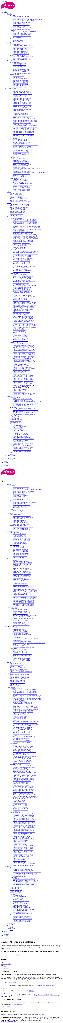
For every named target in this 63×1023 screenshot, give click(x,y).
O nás (5, 461)
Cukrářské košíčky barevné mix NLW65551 (23, 309)
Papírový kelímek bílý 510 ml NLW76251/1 (23, 320)
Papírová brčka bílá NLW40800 (20, 298)
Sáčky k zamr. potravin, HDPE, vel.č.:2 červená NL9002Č (27, 229)
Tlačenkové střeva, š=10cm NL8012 (22, 287)
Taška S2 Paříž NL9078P (19, 392)
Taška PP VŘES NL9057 (19, 372)
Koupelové (12, 30)
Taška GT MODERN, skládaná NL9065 (23, 381)
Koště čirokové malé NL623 (20, 182)
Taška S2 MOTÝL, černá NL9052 (21, 365)
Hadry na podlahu (14, 74)
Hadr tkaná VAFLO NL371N (20, 87)
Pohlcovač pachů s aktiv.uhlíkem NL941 (23, 443)
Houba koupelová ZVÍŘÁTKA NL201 (22, 33)
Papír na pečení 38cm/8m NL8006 (21, 280)
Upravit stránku (4, 1)
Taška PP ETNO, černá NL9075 (21, 388)
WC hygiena (13, 423)
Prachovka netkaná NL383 (19, 72)
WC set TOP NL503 (18, 429)
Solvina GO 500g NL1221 (19, 405)
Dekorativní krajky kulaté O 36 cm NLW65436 (24, 305)
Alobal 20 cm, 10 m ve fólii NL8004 (22, 277)
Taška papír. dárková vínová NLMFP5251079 (24, 350)
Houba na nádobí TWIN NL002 (21, 16)
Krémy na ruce (13, 407)
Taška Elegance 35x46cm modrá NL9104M (23, 348)
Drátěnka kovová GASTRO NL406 (18, 198)
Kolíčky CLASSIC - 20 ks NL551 (21, 142)
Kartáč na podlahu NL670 (19, 179)
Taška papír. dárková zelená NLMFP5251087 (24, 357)
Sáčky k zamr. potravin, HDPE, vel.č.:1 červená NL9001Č (27, 226)
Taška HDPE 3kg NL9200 (19, 247)
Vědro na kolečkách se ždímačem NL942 (23, 116)
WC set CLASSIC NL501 (19, 426)
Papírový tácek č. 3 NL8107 (20, 335)
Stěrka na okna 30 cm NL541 (20, 141)
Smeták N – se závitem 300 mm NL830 (22, 183)
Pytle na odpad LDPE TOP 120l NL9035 (23, 258)
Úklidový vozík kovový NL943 (20, 114)
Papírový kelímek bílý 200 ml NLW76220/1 (23, 317)
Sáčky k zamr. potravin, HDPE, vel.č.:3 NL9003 (25, 222)
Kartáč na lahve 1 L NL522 (19, 160)
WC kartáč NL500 (17, 425)
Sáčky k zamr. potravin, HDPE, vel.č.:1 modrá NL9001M (27, 225)
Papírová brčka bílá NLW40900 (20, 299)
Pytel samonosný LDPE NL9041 (21, 269)
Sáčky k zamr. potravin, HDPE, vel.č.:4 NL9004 (25, 223)
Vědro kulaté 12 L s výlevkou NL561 (22, 103)
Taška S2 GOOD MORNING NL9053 (22, 367)
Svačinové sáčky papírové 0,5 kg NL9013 (23, 240)
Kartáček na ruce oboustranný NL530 (22, 164)
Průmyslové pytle (14, 265)
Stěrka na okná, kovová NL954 (20, 150)
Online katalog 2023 (6, 964)
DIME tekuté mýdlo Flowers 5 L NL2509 (23, 400)
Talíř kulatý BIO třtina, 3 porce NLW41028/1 (24, 296)
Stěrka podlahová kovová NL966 (21, 153)
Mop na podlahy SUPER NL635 (21, 91)
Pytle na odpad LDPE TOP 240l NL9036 (23, 259)
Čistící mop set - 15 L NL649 (20, 95)
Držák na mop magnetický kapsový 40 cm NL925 (25, 120)
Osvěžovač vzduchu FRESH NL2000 (22, 445)
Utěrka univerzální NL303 (19, 66)
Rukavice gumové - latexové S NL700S (19, 204)
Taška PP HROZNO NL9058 (20, 374)
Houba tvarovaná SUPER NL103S (21, 22)
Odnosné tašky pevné (15, 342)
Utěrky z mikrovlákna (15, 44)
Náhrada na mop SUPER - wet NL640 (22, 92)
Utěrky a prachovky (15, 62)
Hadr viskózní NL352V (19, 77)
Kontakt (6, 465)
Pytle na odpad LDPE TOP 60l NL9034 (22, 256)
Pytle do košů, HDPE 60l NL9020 (21, 261)
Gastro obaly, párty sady (16, 294)
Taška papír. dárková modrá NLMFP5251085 (24, 356)
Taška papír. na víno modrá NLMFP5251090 (24, 360)
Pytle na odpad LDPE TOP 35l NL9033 (22, 255)
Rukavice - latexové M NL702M (18, 208)
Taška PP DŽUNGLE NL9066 (20, 382)
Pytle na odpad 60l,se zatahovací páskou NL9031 (25, 252)
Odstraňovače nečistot (15, 422)
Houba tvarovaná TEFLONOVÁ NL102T (23, 20)
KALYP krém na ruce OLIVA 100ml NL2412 (24, 408)
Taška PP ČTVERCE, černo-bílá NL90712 (23, 385)
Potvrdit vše (4, 1021)
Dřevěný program (14, 178)
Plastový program (14, 157)
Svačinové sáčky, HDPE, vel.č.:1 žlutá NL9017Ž (25, 236)
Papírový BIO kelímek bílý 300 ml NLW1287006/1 (25, 327)
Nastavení (3, 1006)
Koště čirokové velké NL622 (20, 181)
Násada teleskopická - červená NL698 (22, 109)
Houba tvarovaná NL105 (19, 23)
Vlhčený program (11, 458)
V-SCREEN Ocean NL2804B (20, 434)
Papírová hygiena (11, 452)
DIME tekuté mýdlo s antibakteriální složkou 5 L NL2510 (27, 401)
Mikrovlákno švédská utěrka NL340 (22, 45)
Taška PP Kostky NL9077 (19, 390)
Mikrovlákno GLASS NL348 (20, 52)
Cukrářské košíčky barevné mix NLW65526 (23, 306)
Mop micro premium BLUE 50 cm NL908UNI (24, 129)
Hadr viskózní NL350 (18, 76)
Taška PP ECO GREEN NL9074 (21, 386)
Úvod (5, 11)
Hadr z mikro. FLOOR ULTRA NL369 (22, 59)
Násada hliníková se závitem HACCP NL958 (24, 118)
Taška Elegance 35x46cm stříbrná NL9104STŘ (24, 349)
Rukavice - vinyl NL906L (16, 215)
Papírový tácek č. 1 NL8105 (20, 332)
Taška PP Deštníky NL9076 (20, 389)
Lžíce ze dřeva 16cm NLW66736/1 (21, 312)
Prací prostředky (14, 415)
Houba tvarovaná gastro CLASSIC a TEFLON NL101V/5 (27, 19)
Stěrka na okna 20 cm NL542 (20, 139)
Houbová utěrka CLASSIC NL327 (21, 70)
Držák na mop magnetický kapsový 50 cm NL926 (25, 121)
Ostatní (11, 38)
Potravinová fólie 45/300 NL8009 (21, 284)
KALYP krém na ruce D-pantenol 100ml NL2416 (25, 414)
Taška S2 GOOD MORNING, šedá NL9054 (24, 368)
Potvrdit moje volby (11, 1021)
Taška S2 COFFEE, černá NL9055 (21, 370)
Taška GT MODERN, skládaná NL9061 (23, 375)
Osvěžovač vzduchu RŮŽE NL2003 (22, 450)
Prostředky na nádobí (15, 418)
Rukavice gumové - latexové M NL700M (20, 205)
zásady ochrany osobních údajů (41, 995)
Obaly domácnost (14, 273)
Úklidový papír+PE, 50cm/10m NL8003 (23, 276)
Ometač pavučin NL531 (19, 167)
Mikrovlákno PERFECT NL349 (21, 54)
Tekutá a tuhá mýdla (15, 397)
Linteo (11, 454)
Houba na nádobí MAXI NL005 (21, 18)
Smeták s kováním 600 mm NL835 (21, 189)
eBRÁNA (31, 991)
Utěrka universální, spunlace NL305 (22, 67)
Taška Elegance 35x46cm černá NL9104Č (23, 346)
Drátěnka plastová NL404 (16, 196)
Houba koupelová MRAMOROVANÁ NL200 (24, 32)
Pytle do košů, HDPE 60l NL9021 (21, 262)
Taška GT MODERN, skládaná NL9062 (23, 376)
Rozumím (8, 1006)
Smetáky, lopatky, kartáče (13, 156)
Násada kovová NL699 (18, 110)
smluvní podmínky (54, 995)
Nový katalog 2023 (5, 966)
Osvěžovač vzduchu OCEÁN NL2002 (22, 448)
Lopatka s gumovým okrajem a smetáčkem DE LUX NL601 (27, 168)
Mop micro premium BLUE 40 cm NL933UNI (24, 128)
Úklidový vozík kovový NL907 (20, 113)
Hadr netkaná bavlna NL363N (20, 81)
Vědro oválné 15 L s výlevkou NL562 (22, 105)
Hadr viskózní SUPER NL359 (20, 78)
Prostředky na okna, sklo (16, 419)
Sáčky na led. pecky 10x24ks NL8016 (22, 291)
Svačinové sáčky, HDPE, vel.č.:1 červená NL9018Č (25, 237)
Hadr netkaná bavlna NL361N (20, 80)
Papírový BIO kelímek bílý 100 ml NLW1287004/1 (25, 324)
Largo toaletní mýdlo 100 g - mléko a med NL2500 (25, 403)
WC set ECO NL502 (18, 428)
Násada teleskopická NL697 (20, 107)
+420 (40, 985)
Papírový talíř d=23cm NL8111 (20, 341)
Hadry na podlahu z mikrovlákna (18, 55)
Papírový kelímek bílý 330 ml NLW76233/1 (23, 319)
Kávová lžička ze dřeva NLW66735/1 (22, 310)
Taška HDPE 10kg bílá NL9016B (21, 243)
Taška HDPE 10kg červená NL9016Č (22, 244)
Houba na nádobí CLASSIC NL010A (22, 27)
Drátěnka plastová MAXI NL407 (18, 197)
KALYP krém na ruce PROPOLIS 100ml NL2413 (25, 410)
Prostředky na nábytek (15, 421)
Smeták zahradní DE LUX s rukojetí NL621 (23, 176)
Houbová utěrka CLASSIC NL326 (21, 69)
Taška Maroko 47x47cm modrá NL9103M (23, 345)
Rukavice (9, 203)
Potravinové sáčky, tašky (16, 218)
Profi (11, 112)
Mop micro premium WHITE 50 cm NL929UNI (25, 127)
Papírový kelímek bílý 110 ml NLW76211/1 (23, 316)
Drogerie (9, 396)
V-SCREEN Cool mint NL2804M (21, 437)
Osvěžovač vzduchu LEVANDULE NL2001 (24, 447)
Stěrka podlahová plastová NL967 (21, 154)
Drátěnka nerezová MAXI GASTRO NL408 (21, 201)
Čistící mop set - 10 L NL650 (20, 96)
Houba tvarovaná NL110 (19, 26)
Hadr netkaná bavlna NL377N (20, 84)
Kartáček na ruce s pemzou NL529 (21, 165)
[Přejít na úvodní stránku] (8, 8)
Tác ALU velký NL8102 (19, 331)
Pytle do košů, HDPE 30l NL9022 (21, 263)
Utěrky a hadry (10, 60)
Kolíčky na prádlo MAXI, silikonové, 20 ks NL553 (25, 145)
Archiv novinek (4, 968)
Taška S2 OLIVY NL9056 (19, 371)
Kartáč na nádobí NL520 (19, 158)
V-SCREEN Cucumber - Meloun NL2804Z (23, 439)
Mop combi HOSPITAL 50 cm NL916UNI (23, 132)
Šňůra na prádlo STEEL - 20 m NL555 (22, 146)
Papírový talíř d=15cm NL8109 (20, 338)
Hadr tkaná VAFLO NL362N (20, 85)
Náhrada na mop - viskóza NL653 (21, 101)
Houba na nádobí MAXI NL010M (21, 29)
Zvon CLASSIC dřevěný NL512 (21, 430)
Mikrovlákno (10, 43)
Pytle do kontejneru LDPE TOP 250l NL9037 (24, 266)
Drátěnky (9, 192)
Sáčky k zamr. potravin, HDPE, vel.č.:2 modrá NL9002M (27, 227)
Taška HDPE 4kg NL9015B (20, 245)
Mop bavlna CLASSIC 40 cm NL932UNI (23, 134)
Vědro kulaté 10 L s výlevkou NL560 (22, 102)
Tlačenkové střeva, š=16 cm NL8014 (22, 290)
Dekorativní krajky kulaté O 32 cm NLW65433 (24, 303)
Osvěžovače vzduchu (15, 444)
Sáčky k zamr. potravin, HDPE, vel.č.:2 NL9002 (25, 221)
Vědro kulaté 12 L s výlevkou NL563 (22, 106)
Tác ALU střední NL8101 (19, 330)
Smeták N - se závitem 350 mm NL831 (22, 185)
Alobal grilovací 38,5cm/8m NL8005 (22, 279)
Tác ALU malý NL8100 (19, 328)
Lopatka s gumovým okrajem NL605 (22, 171)
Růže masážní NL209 (18, 37)
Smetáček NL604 (17, 169)
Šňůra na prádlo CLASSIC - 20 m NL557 (23, 147)
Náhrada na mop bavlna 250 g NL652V (22, 99)
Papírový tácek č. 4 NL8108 (20, 336)
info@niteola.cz (50, 985)
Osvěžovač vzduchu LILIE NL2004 (22, 451)
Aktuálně (6, 462)
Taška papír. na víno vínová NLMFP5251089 (24, 361)
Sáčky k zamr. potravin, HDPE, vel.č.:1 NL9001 (25, 219)
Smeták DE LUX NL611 (19, 175)
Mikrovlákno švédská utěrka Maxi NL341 (23, 47)
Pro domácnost (13, 89)
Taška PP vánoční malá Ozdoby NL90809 (23, 394)
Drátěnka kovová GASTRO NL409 (18, 200)
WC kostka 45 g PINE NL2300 (20, 432)
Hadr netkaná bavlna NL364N (20, 83)
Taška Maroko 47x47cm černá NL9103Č (23, 343)
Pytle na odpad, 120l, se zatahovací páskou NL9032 (25, 254)
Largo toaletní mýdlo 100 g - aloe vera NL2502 (24, 404)
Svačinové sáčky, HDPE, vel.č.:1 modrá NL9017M (25, 234)
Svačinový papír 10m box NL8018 (21, 292)
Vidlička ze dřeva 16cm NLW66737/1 (22, 313)
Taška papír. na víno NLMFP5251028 (22, 359)
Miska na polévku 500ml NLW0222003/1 (23, 323)
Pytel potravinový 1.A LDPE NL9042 (22, 270)
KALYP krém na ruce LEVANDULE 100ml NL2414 (26, 411)
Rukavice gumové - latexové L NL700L (19, 207)
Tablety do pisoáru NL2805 (19, 441)
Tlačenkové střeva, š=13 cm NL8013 (22, 288)
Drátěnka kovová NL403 (16, 193)
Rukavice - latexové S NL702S (17, 211)
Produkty (6, 12)
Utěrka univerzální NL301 (19, 63)
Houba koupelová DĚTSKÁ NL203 (22, 36)
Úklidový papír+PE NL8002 (20, 274)
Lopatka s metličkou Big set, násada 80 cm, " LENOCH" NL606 (29, 172)
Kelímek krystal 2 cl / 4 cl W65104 (21, 301)
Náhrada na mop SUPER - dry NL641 (22, 94)
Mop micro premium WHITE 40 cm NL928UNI (25, 125)
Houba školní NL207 (18, 40)
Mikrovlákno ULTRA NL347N (20, 51)
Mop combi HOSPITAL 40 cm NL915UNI (23, 131)
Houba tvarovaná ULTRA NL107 (21, 25)
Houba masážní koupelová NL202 (21, 34)
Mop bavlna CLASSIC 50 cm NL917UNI (23, 135)
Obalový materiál (11, 216)
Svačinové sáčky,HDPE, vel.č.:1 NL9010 (23, 232)
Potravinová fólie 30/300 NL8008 (21, 283)
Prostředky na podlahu (15, 417)
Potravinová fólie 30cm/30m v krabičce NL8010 (24, 285)
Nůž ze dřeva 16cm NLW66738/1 (21, 314)
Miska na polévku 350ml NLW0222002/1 (23, 321)
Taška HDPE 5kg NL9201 (19, 248)
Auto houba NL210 (18, 41)
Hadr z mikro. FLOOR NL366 (20, 58)
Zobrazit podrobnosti (17, 1004)
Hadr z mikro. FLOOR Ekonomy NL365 (23, 56)
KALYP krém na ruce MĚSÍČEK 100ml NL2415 (25, 412)
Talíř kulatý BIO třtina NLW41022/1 (22, 295)
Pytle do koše (13, 250)
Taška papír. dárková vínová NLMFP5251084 (24, 354)
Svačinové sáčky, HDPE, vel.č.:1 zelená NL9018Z (25, 238)
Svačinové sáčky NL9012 (19, 230)
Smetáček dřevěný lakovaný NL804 (21, 186)
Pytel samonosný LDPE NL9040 (21, 267)
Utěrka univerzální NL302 (19, 65)
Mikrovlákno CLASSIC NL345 (21, 48)
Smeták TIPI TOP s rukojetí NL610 (21, 174)
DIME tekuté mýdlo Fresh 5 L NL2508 (22, 399)
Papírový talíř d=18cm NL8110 (20, 339)
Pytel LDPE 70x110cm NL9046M (21, 272)
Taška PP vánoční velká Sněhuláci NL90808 (24, 393)
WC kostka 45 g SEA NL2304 (20, 433)
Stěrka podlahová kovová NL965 (21, 152)
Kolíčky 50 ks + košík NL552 (20, 143)
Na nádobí (12, 15)
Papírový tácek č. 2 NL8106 (20, 334)
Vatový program (11, 455)
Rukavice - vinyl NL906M (16, 214)
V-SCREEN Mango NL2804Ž (20, 440)
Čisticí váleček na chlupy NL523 (21, 163)
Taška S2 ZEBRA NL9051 (19, 364)
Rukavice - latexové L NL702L (17, 210)
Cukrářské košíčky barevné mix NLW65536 (23, 307)
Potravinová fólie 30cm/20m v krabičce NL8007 (24, 281)
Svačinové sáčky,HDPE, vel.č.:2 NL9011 (23, 233)
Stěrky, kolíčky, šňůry (12, 136)
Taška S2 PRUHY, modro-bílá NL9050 (22, 363)
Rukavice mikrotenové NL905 (17, 212)
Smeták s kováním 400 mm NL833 (21, 187)
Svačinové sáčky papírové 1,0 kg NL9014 (23, 241)
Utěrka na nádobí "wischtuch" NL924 (22, 73)
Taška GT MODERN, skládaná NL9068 (23, 383)
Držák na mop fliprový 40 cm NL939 (22, 123)
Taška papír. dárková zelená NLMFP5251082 (24, 353)
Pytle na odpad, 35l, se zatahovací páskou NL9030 (25, 251)
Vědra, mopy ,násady (12, 88)
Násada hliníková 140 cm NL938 (21, 117)
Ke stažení (6, 463)
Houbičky (9, 14)
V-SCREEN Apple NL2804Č (20, 436)
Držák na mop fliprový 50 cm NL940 (22, 124)
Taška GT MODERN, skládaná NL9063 (23, 378)
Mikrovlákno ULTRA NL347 (20, 49)
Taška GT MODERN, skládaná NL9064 (23, 379)
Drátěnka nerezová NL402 (16, 194)
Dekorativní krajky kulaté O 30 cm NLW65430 (24, 302)
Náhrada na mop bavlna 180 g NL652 (22, 98)
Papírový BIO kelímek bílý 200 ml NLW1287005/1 (25, 325)
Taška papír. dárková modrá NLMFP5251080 (24, 352)
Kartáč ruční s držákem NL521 (20, 161)
